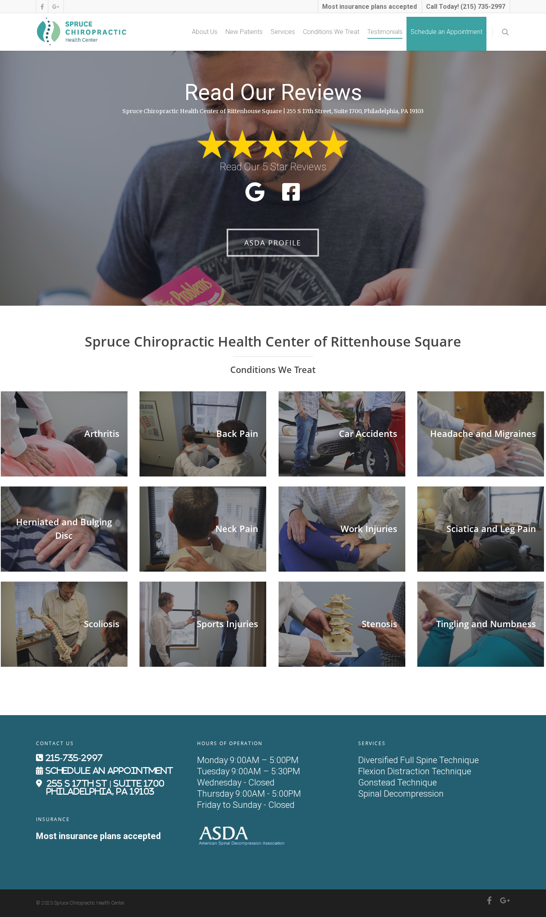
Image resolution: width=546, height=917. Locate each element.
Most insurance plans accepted (369, 6)
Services (283, 32)
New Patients (244, 32)
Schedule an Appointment (446, 32)
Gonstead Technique (397, 782)
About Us (204, 32)
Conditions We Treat (331, 32)
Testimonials (385, 32)
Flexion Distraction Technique (414, 771)
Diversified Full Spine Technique (418, 760)
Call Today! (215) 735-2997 (465, 6)
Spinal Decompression (401, 794)
